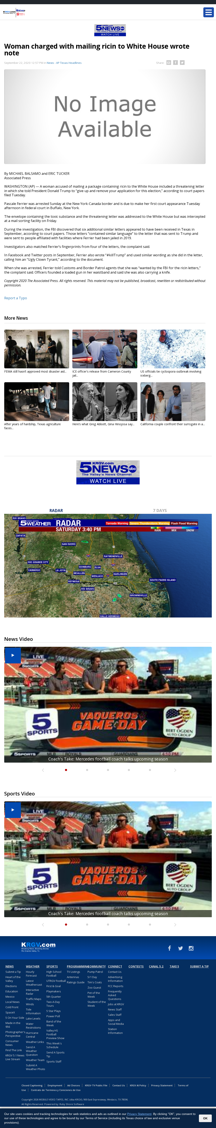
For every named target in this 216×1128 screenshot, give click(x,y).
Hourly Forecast (31, 973)
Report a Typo (15, 298)
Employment (55, 1085)
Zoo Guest (94, 987)
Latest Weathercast (34, 982)
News (9, 966)
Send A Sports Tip (55, 1054)
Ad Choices (73, 1085)
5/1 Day (92, 977)
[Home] (28, 12)
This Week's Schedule (54, 1045)
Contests (136, 966)
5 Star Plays (53, 1011)
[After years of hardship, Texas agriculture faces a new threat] (36, 401)
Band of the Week (53, 1023)
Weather (32, 966)
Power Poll (53, 1016)
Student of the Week (97, 1004)
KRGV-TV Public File (96, 1085)
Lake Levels (33, 1018)
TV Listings (73, 972)
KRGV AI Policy (138, 1085)
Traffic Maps (33, 999)
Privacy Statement (162, 1085)
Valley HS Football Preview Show (55, 1034)
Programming (76, 966)
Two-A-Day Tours (53, 1004)
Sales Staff (115, 1015)
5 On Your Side (14, 1018)
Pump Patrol (95, 972)
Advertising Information (115, 979)
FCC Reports (115, 986)
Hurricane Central (32, 1034)
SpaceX (10, 1012)
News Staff (115, 1009)
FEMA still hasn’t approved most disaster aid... (35, 371)
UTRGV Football (56, 981)
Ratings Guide (76, 982)
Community (97, 966)
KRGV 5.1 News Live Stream (14, 1057)
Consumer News (12, 1043)
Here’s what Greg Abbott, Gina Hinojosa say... (103, 424)
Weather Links (35, 1042)
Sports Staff (53, 1061)
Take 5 (174, 966)
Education (11, 991)
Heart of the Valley (13, 979)
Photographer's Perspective (15, 1034)
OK (205, 1118)
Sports (52, 966)
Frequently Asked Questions (115, 995)
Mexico (10, 996)
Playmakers (53, 991)
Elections (11, 986)
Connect (115, 966)
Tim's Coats (95, 982)
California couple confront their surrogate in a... (172, 424)
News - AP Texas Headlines (64, 63)
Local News (12, 1002)
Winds (30, 1004)
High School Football (53, 973)
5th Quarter (53, 996)
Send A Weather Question (32, 1051)
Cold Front (11, 1007)
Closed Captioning (32, 1085)
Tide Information (33, 1011)
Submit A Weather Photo (35, 1067)
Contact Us (115, 972)
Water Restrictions (33, 1025)
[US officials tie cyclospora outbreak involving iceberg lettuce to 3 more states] (172, 349)
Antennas (73, 977)
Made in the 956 (12, 1025)
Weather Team (35, 1060)
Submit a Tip (13, 972)
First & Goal (53, 986)
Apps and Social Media (116, 1022)
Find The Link (13, 1050)
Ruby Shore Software (71, 1104)
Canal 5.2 (156, 966)
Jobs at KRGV (116, 1004)
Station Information (115, 1031)
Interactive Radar (32, 992)
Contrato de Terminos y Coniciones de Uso (56, 1090)
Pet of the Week (94, 994)
